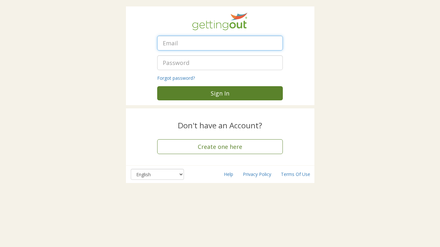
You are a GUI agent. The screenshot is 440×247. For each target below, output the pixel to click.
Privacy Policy (257, 174)
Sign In (220, 93)
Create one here (220, 147)
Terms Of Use (295, 174)
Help (228, 174)
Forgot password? (176, 78)
